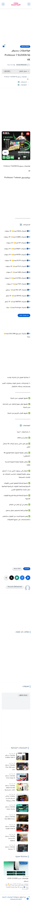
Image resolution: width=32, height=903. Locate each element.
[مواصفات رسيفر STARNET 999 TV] (22, 756)
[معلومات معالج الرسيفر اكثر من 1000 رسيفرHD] (22, 797)
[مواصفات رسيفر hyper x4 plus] (22, 808)
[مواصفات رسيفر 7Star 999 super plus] (22, 766)
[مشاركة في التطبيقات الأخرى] (6, 577)
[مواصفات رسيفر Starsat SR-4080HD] (22, 837)
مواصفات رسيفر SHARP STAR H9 (10, 828)
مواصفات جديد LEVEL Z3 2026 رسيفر (17, 880)
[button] (22, 577)
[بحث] (3, 4)
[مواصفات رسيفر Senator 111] (22, 848)
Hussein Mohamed (21, 65)
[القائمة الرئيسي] (29, 4)
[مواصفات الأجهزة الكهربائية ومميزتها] (16, 4)
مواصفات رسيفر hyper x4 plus (10, 808)
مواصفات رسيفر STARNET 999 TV (10, 756)
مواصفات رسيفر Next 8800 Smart (10, 818)
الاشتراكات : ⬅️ (22, 82)
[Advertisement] (16, 28)
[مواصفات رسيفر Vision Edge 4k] (22, 777)
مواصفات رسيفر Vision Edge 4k (10, 777)
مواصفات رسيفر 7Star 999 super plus (10, 767)
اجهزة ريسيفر (25, 46)
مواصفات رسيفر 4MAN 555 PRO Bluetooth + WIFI (10, 788)
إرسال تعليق (23, 695)
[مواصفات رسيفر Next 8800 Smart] (22, 818)
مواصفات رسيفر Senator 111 (10, 848)
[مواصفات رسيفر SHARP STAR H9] (22, 827)
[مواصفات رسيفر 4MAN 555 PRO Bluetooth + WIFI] (22, 787)
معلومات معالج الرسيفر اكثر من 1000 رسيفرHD (10, 799)
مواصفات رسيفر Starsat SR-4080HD (10, 839)
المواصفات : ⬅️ (22, 85)
